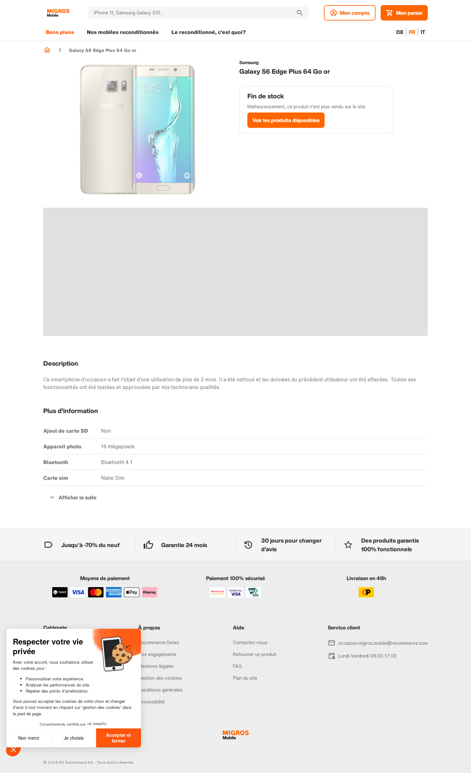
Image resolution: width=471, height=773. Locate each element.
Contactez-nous (250, 642)
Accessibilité (151, 701)
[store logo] (58, 13)
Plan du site (245, 678)
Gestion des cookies (160, 678)
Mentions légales (156, 666)
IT (423, 32)
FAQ (237, 666)
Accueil (47, 50)
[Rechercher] (300, 12)
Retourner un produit (254, 654)
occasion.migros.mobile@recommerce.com (383, 643)
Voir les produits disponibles (285, 120)
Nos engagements (157, 654)
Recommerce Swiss (158, 642)
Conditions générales (160, 689)
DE (399, 32)
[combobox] (190, 13)
